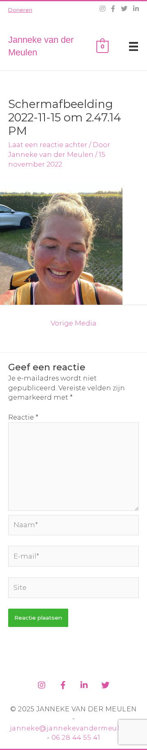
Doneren (20, 10)
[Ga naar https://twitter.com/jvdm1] (105, 684)
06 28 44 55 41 (75, 737)
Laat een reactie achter (47, 145)
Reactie (23, 417)
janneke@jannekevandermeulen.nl (74, 728)
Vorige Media (73, 323)
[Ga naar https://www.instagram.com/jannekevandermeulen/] (41, 684)
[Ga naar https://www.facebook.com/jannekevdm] (62, 684)
